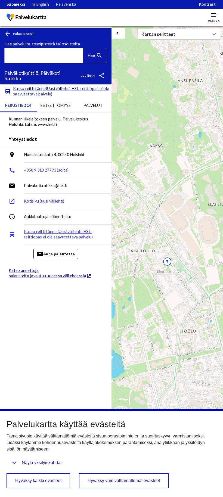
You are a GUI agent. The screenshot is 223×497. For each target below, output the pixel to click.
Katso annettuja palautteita (47, 273)
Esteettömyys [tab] (56, 105)
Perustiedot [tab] (18, 105)
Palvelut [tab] (93, 105)
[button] (179, 34)
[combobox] (44, 55)
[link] (16, 4)
